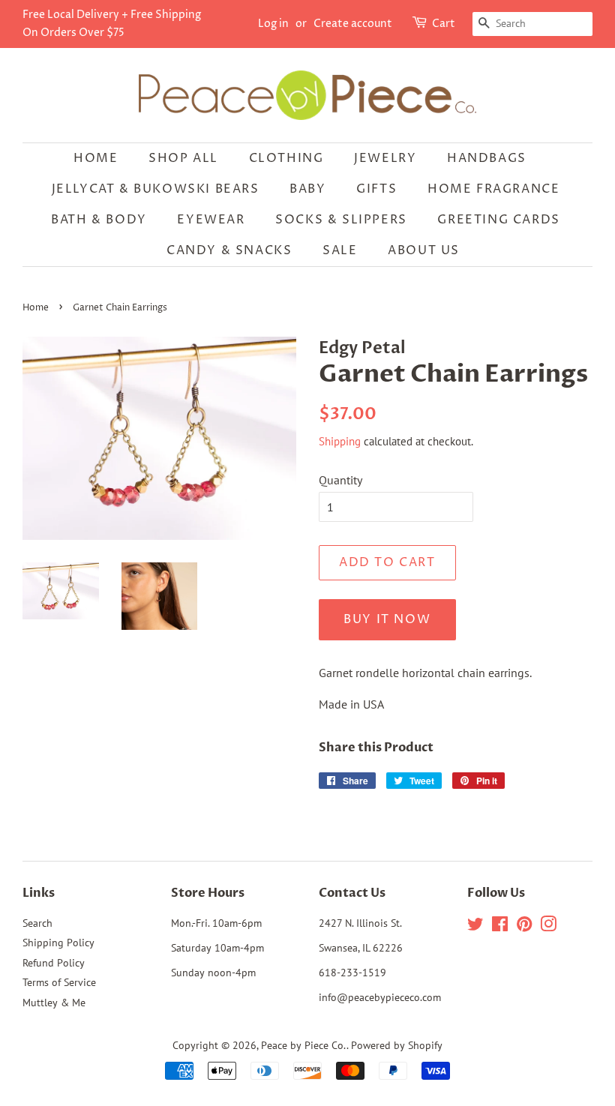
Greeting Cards (498, 219)
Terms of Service (59, 982)
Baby (308, 189)
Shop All (183, 158)
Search (37, 923)
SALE (339, 250)
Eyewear (210, 219)
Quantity (340, 479)
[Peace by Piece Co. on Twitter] (475, 927)
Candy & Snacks (229, 250)
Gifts (376, 189)
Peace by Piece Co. (303, 1045)
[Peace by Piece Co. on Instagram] (548, 927)
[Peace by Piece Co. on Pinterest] (524, 927)
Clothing (286, 158)
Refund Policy (53, 963)
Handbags (486, 158)
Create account (353, 23)
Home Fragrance (494, 189)
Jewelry (385, 158)
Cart (443, 23)
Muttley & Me (54, 1002)
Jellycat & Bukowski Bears (156, 189)
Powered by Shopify (396, 1045)
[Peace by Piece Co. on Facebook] (499, 927)
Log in (273, 23)
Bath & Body (99, 219)
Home (96, 158)
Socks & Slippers (341, 219)
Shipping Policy (58, 942)
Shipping (340, 441)
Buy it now (387, 619)
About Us (424, 250)
